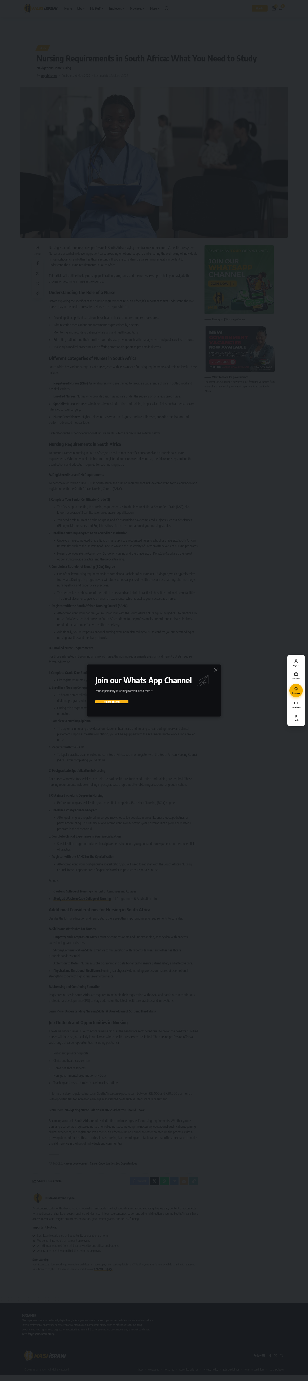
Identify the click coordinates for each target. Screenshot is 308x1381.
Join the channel (112, 701)
